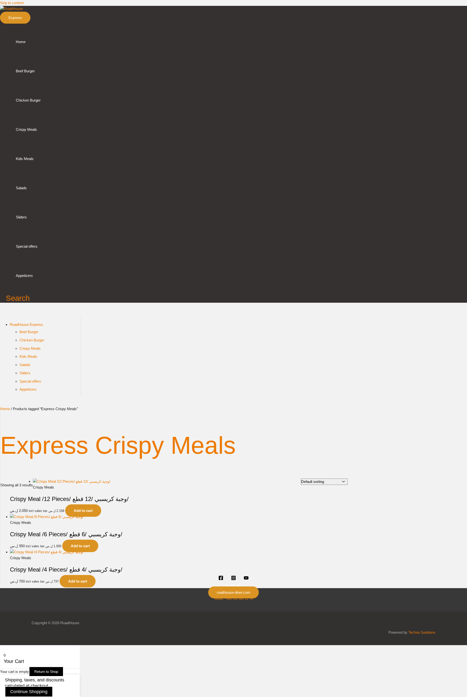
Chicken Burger (28, 100)
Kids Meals (25, 159)
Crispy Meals (26, 129)
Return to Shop (46, 671)
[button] (15, 18)
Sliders (21, 217)
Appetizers (24, 275)
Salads (21, 188)
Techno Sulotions (421, 632)
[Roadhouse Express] (221, 579)
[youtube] (246, 579)
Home (21, 42)
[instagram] (233, 579)
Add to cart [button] (83, 511)
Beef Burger (25, 71)
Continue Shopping (28, 691)
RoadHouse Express (26, 324)
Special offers (26, 246)
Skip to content (12, 3)
